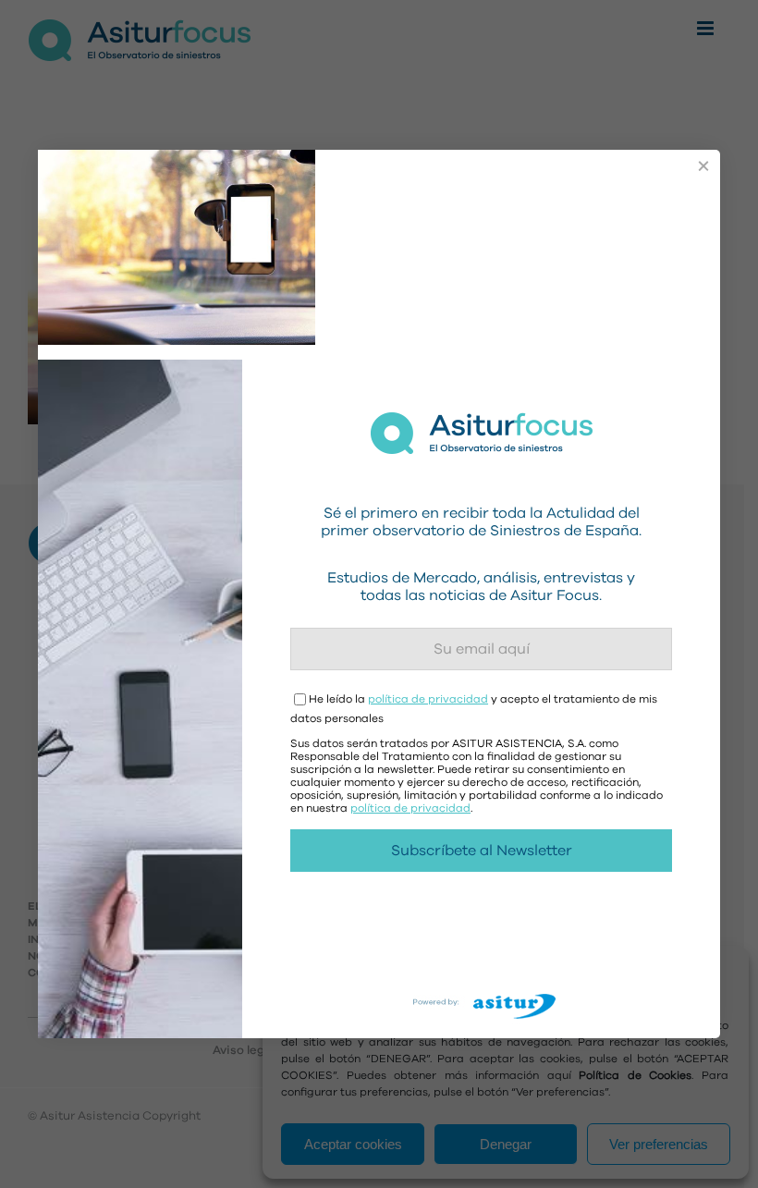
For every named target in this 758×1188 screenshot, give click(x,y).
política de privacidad (428, 698)
